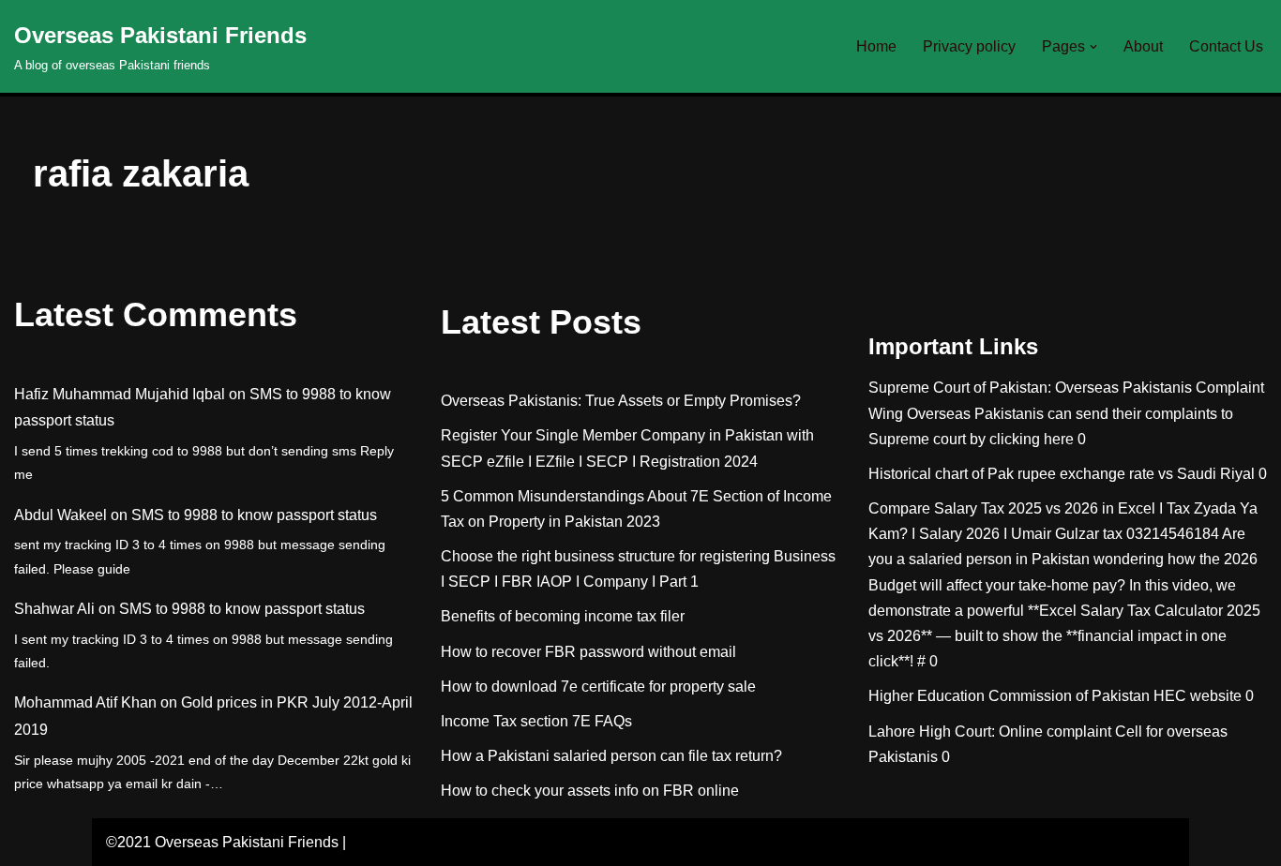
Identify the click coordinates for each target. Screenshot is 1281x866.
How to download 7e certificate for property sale (598, 686)
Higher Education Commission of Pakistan (1009, 696)
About (1143, 46)
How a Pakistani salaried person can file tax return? (611, 756)
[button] (1093, 47)
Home (876, 46)
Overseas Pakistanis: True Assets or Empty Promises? (621, 401)
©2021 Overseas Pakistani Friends (222, 842)
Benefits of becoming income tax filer (563, 616)
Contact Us (1226, 46)
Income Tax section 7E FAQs (536, 721)
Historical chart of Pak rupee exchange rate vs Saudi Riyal (1061, 474)
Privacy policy (969, 46)
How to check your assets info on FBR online (590, 791)
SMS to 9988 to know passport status (254, 515)
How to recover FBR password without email (588, 652)
